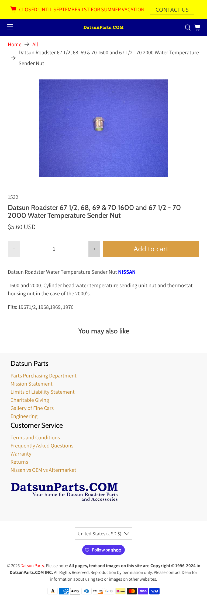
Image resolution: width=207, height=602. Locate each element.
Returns (19, 461)
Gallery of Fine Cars (32, 408)
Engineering (24, 416)
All (35, 44)
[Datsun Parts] (103, 28)
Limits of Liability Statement (43, 391)
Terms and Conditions (35, 437)
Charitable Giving (30, 399)
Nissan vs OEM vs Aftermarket (43, 469)
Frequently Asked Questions (42, 445)
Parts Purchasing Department (44, 375)
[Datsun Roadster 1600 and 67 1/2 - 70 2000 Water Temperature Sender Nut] (103, 128)
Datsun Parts (32, 565)
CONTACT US (172, 9)
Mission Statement (32, 383)
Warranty (21, 453)
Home (15, 44)
